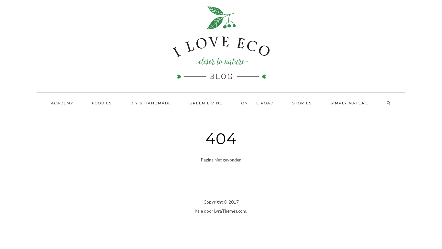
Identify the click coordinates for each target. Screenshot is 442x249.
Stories (302, 103)
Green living (206, 103)
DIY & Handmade (150, 103)
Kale (199, 211)
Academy (62, 103)
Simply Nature (349, 103)
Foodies (102, 103)
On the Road (257, 103)
